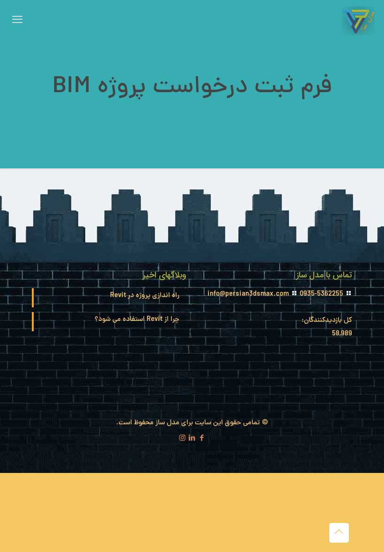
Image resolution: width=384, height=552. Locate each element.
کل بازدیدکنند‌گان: (326, 320)
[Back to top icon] (339, 533)
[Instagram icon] (182, 439)
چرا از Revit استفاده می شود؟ (137, 319)
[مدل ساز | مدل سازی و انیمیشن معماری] (358, 21)
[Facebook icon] (202, 439)
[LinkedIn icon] (192, 439)
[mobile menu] (17, 21)
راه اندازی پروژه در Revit (144, 296)
